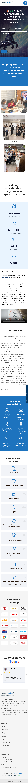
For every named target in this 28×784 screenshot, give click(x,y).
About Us (5, 729)
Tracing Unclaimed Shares (14, 486)
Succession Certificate (14, 569)
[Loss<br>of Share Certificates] (14, 507)
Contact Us (5, 745)
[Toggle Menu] (25, 3)
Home (4, 726)
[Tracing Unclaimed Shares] (14, 481)
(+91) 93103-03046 (8, 760)
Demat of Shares (14, 498)
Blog (3, 739)
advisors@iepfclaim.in (9, 767)
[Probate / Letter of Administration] (14, 549)
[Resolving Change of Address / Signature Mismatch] (14, 521)
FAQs (3, 733)
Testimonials (6, 742)
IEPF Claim (14, 473)
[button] (26, 675)
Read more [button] (6, 680)
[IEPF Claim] (14, 468)
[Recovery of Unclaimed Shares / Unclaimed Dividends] (14, 535)
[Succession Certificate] (14, 564)
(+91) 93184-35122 (8, 761)
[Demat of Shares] (14, 494)
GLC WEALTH (5, 277)
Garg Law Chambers (17, 773)
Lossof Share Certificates (14, 512)
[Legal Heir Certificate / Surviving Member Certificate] (14, 577)
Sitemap (4, 749)
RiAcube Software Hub (12, 775)
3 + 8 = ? (3, 43)
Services (4, 736)
